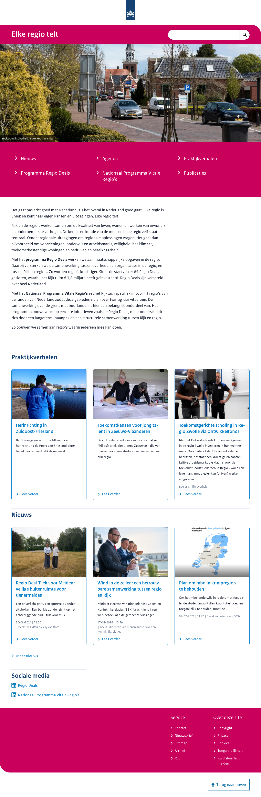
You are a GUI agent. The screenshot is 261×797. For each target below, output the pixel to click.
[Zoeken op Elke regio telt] (245, 35)
